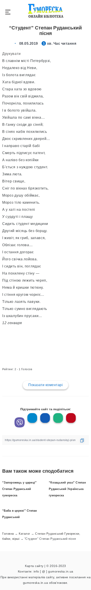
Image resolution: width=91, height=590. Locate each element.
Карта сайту (34, 566)
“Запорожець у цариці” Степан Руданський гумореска (19, 489)
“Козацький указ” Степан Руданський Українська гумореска (67, 489)
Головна (8, 533)
